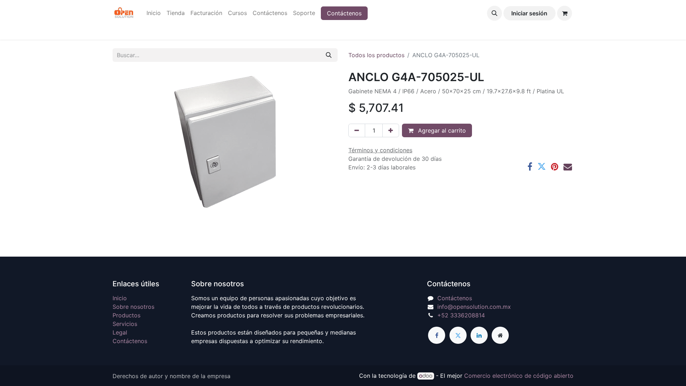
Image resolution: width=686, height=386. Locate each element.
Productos (126, 315)
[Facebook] (529, 166)
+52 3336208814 (461, 315)
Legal (120, 332)
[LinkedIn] (479, 335)
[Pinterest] (554, 166)
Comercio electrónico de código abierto (518, 375)
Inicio (120, 298)
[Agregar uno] (390, 130)
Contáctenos (344, 13)
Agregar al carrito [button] (441, 130)
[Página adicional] (500, 335)
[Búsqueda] (329, 55)
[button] (494, 13)
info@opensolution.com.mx (474, 306)
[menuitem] (154, 13)
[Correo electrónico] (567, 166)
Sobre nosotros (133, 306)
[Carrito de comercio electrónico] (564, 13)
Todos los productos (376, 55)
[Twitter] (541, 166)
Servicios (125, 323)
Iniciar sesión (529, 13)
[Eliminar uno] (356, 130)
